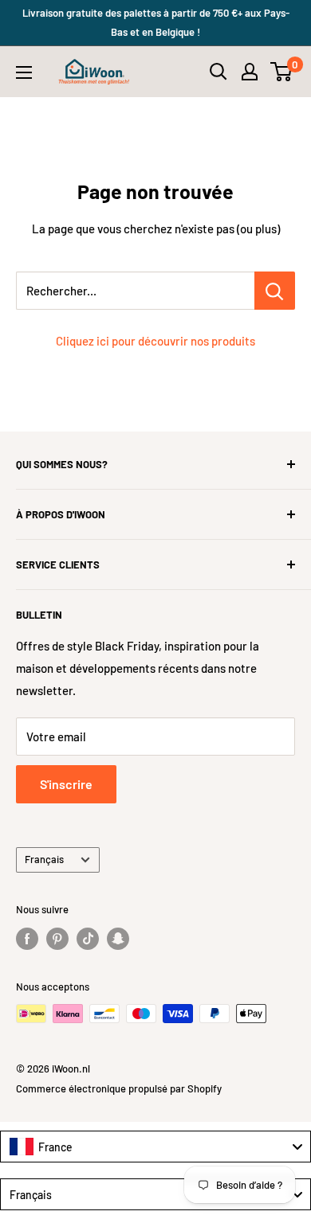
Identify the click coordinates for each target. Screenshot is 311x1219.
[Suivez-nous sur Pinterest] (57, 939)
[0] (282, 71)
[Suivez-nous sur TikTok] (88, 939)
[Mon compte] (250, 71)
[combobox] (155, 1146)
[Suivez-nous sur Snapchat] (118, 939)
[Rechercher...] (274, 291)
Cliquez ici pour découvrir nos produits (155, 341)
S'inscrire (66, 783)
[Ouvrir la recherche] (218, 71)
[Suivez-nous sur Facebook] (27, 939)
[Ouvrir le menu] (24, 72)
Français (44, 859)
